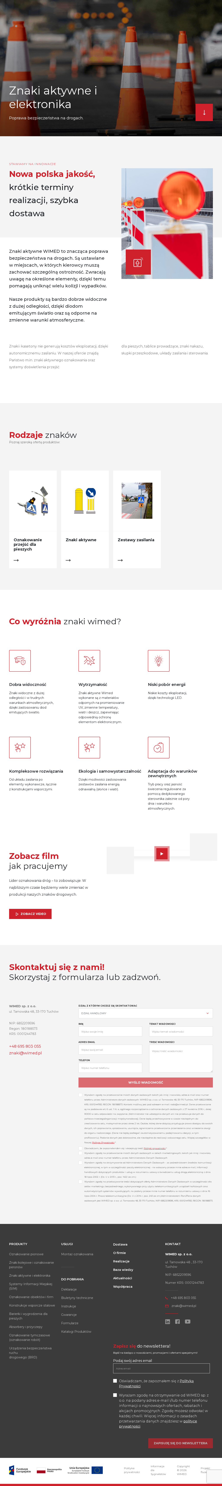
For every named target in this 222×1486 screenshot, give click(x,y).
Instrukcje (68, 1306)
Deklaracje (69, 1289)
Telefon (84, 1060)
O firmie (119, 1253)
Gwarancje (69, 1315)
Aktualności (122, 1278)
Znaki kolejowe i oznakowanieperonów (31, 1265)
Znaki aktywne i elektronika (29, 1276)
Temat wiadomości (162, 1024)
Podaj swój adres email (132, 1361)
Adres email (86, 1042)
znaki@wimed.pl (25, 1053)
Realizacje (121, 1261)
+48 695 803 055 (25, 1046)
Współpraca (122, 1287)
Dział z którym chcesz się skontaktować (107, 1005)
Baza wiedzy (123, 1270)
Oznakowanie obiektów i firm (31, 1297)
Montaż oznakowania (77, 1254)
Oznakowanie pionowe (26, 1254)
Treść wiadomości (161, 1042)
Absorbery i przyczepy (25, 1327)
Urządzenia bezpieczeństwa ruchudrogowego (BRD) (30, 1352)
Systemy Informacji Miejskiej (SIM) (30, 1286)
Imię (80, 1024)
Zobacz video (33, 914)
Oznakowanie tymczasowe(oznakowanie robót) (29, 1337)
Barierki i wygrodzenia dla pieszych (28, 1316)
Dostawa (120, 1244)
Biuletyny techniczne (77, 1298)
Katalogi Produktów (76, 1332)
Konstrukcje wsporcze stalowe (32, 1305)
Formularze (69, 1323)
